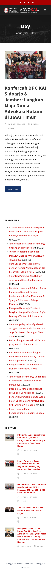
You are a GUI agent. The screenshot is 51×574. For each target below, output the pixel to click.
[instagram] (32, 3)
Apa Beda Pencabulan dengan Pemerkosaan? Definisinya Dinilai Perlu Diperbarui (27, 356)
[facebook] (24, 3)
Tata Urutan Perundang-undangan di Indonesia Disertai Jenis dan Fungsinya (27, 380)
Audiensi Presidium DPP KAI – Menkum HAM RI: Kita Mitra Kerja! (30, 510)
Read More (13, 189)
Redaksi (35, 124)
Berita (11, 128)
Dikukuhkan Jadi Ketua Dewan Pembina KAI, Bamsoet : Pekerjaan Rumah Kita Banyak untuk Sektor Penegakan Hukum (31, 440)
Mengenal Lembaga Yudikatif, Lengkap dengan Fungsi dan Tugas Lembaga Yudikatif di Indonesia (27, 312)
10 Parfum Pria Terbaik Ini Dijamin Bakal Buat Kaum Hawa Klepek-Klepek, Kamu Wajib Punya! (27, 231)
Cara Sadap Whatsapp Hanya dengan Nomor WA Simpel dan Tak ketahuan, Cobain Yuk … (27, 267)
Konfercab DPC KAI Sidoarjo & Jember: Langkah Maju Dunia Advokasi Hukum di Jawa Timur (25, 102)
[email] (20, 3)
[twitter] (28, 3)
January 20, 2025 (16, 124)
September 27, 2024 (29, 450)
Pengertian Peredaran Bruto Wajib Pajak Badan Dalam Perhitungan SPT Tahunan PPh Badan (27, 400)
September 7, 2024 (28, 518)
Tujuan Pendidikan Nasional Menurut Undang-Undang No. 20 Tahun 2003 (26, 255)
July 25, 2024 (26, 546)
